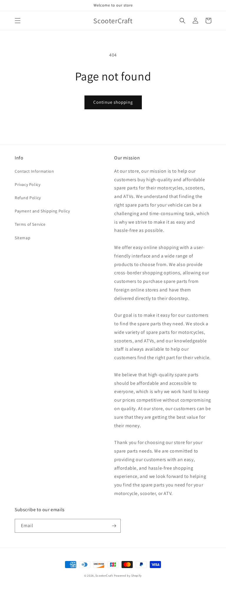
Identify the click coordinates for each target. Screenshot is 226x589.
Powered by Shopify (128, 576)
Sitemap (22, 237)
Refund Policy (28, 197)
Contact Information (34, 171)
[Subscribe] (113, 526)
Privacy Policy (27, 184)
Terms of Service (30, 224)
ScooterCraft (104, 576)
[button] (17, 20)
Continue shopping (113, 102)
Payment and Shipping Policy (42, 211)
